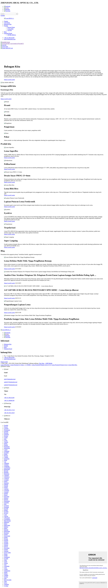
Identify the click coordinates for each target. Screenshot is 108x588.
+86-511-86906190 (9, 400)
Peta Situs (41, 363)
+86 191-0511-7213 (9, 410)
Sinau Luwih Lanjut (9, 79)
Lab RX (9, 30)
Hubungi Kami (8, 33)
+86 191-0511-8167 (9, 413)
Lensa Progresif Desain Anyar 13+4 (41, 365)
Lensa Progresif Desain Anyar (59, 365)
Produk (6, 25)
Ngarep (6, 21)
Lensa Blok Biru (5, 365)
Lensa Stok (10, 29)
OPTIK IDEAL (11, 35)
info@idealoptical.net (9, 39)
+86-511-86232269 (9, 37)
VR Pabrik (7, 22)
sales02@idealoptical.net (10, 385)
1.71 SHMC (27, 365)
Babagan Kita (7, 24)
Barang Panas (11, 27)
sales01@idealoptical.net (10, 382)
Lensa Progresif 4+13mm (17, 365)
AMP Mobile (48, 363)
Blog (5, 32)
